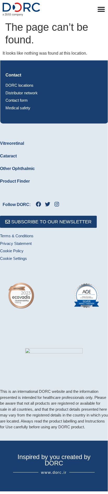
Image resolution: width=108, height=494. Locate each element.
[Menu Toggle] (101, 9)
